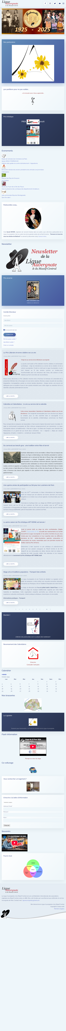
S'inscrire (33, 662)
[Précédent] (16, 609)
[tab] (20, 32)
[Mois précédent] (3, 674)
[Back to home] (10, 3)
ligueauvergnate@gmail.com (31, 900)
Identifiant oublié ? (8, 342)
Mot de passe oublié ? (9, 339)
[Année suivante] (4, 674)
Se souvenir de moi (11, 330)
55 (46, 609)
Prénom (6, 812)
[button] (63, 3)
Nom (5, 817)
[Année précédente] (2, 674)
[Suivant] (50, 609)
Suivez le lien (42, 236)
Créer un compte (8, 345)
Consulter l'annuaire (33, 665)
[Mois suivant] (6, 674)
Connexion (9, 334)
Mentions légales (59, 909)
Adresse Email (8, 806)
